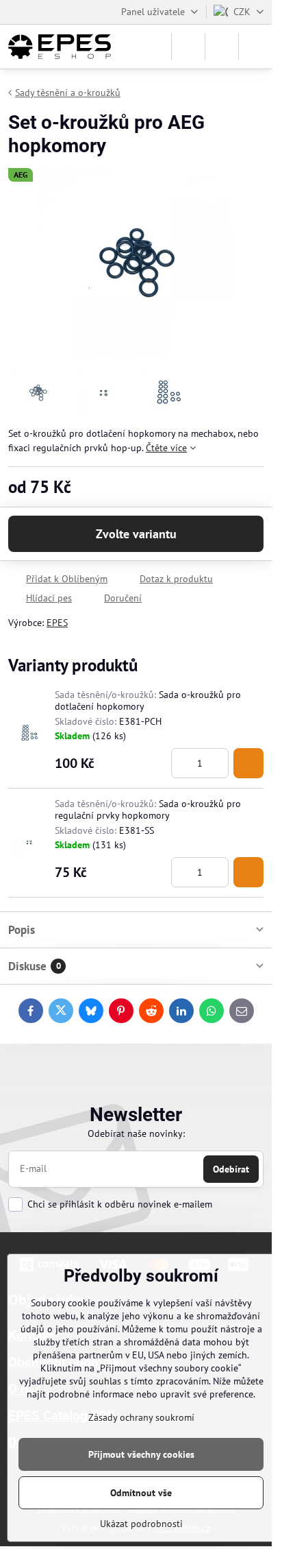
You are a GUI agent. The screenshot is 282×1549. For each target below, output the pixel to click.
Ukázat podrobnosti (141, 1523)
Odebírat (231, 1169)
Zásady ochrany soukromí (141, 1417)
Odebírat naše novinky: (136, 1133)
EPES (57, 622)
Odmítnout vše (141, 1493)
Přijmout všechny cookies (141, 1454)
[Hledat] (188, 46)
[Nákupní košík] (221, 46)
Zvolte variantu (136, 534)
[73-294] (248, 872)
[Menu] (255, 46)
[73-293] (248, 763)
